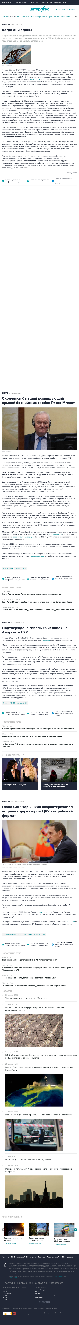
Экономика (25, 17)
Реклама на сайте (54, 1257)
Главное (5, 17)
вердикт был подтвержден (23, 537)
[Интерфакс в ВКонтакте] (42, 1302)
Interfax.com (34, 2)
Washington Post (36, 80)
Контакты (5, 1257)
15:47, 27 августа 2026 (15, 393)
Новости (56, 17)
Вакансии (41, 1257)
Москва (44, 17)
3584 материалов (60, 1244)
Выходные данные (33, 1315)
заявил (39, 912)
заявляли (66, 291)
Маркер (5, 1298)
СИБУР (12, 703)
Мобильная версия (8, 2)
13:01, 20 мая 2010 (16, 24)
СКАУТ (5, 1296)
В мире (17, 17)
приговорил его (55, 535)
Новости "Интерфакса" (41, 1290)
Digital (50, 17)
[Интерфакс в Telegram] (39, 1302)
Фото (68, 17)
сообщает (30, 267)
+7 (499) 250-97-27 (14, 1277)
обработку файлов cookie (24, 1273)
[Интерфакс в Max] (48, 1302)
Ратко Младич (8, 568)
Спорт (32, 17)
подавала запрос (37, 556)
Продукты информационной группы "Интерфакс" (33, 1283)
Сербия (17, 568)
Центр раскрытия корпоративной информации (45, 1296)
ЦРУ (24, 934)
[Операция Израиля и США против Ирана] (64, 1236)
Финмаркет (57, 2)
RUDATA (37, 1294)
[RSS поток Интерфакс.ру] (45, 1302)
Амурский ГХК (22, 703)
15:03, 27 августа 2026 (18, 197)
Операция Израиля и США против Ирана (62, 1240)
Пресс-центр (31, 1257)
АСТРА (5, 1299)
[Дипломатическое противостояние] (39, 1235)
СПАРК (5, 1292)
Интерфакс (39, 9)
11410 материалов (10, 1243)
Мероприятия (67, 1257)
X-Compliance (7, 1294)
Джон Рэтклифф (34, 934)
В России (11, 17)
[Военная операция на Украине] (14, 1235)
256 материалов (35, 1243)
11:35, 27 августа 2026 (17, 801)
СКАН (36, 1292)
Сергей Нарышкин (9, 934)
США (43, 934)
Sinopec (5, 703)
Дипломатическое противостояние (36, 1239)
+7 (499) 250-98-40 (58, 1276)
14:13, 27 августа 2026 (17, 622)
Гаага (24, 568)
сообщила (70, 922)
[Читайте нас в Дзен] (36, 1302)
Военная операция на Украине (13, 1239)
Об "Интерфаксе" (22, 2)
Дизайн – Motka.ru (60, 1313)
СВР (19, 934)
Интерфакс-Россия (46, 2)
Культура (38, 17)
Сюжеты (62, 17)
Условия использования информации (39, 1313)
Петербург (6, 299)
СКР (13, 299)
